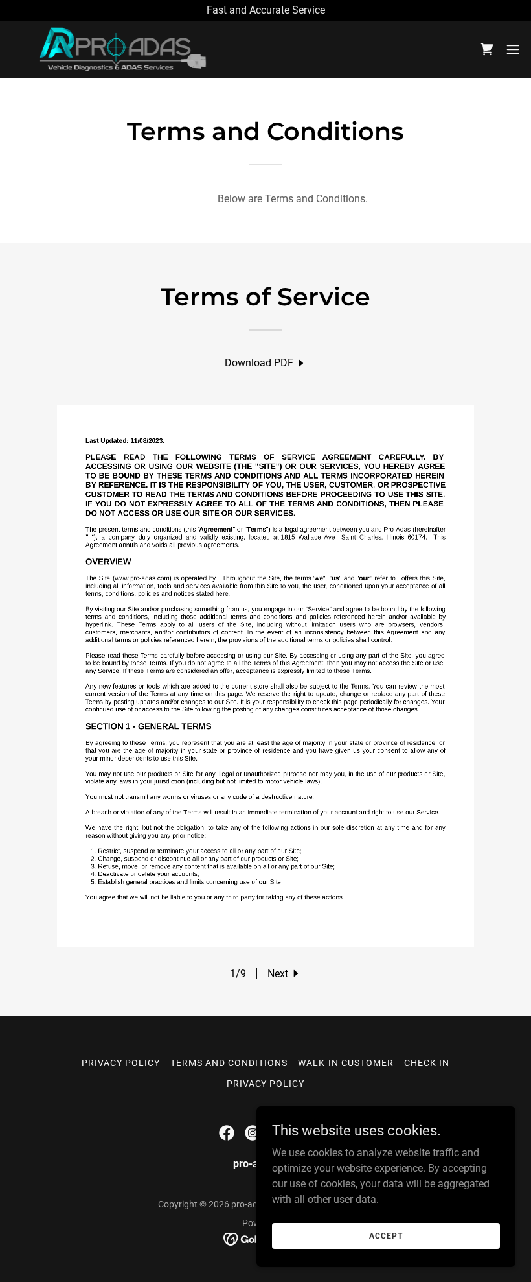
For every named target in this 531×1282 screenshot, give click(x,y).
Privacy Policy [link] (121, 1063)
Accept (385, 1235)
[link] (115, 49)
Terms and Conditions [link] (229, 1063)
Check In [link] (426, 1063)
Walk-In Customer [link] (346, 1063)
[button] (513, 49)
